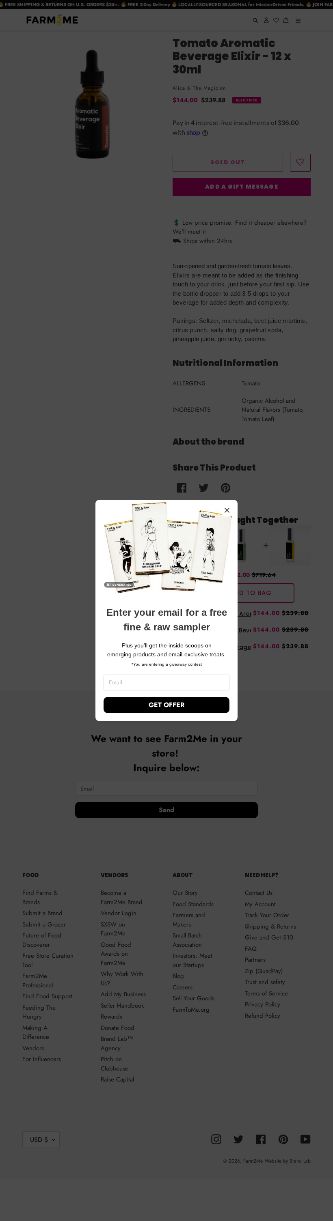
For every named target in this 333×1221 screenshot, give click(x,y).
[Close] (227, 510)
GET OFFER (166, 704)
